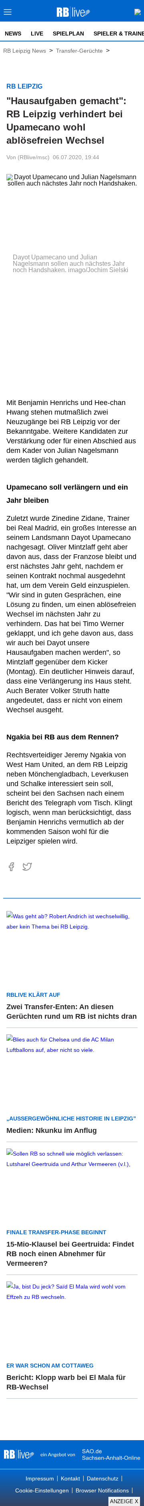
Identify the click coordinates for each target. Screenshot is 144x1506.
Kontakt (70, 1478)
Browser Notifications (102, 1490)
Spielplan (68, 33)
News (13, 33)
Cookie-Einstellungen (42, 1490)
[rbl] (19, 1455)
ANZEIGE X (124, 1501)
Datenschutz (102, 1478)
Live (37, 33)
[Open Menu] (7, 14)
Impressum (40, 1478)
